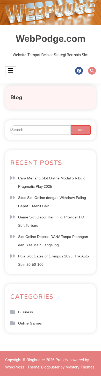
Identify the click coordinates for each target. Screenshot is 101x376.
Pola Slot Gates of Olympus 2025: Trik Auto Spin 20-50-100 (53, 260)
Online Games (30, 323)
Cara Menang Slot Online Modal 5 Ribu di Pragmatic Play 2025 (52, 182)
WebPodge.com (50, 38)
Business (25, 312)
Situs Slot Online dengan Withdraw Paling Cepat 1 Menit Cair (52, 202)
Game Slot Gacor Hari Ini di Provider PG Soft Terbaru (51, 221)
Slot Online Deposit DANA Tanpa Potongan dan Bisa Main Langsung (53, 241)
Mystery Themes (80, 367)
